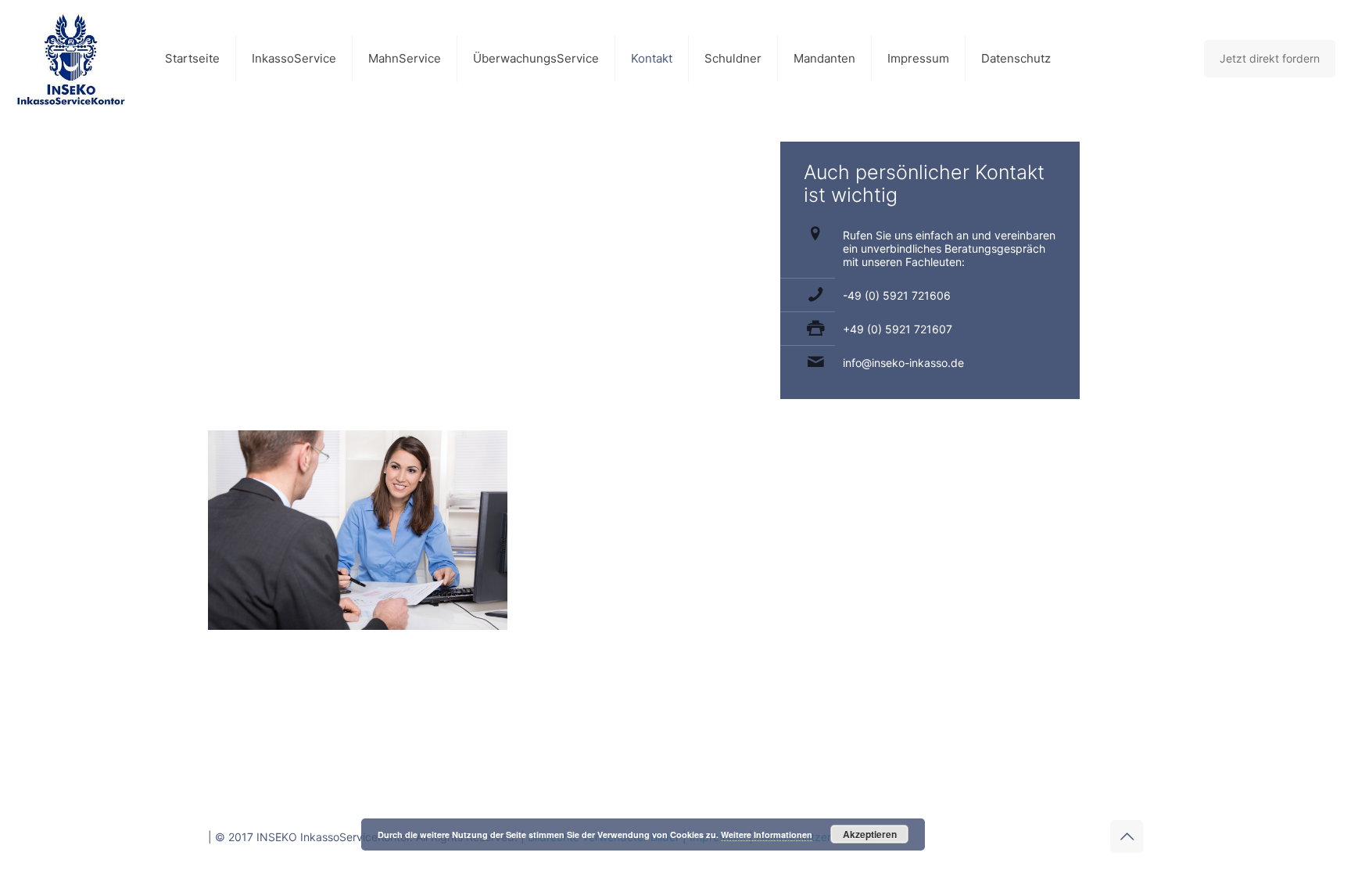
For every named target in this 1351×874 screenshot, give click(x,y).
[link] (357, 530)
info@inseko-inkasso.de (903, 362)
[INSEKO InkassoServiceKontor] (71, 58)
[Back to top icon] (1126, 836)
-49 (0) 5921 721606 (897, 295)
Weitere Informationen (766, 834)
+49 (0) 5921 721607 (897, 329)
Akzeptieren (870, 834)
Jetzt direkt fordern (1270, 58)
